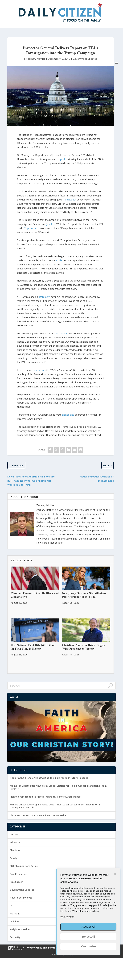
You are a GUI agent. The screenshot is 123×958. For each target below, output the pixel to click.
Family (13, 858)
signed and (68, 414)
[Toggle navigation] (116, 62)
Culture (14, 834)
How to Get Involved (21, 897)
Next (106, 465)
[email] (74, 450)
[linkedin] (68, 450)
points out (70, 199)
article (58, 260)
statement (44, 296)
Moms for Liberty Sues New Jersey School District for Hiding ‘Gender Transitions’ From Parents (58, 787)
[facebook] (50, 450)
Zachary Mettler (45, 505)
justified (50, 224)
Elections (15, 850)
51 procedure (31, 228)
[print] (80, 450)
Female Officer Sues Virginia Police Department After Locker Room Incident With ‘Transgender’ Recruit (55, 806)
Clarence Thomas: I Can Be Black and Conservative (38, 815)
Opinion (14, 921)
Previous (17, 465)
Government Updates (85, 58)
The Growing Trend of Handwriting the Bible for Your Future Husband (49, 777)
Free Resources (18, 874)
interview (39, 370)
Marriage (15, 913)
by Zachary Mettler (35, 58)
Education (15, 842)
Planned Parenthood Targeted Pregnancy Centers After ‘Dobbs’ (45, 796)
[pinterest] (62, 450)
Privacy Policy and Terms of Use (45, 947)
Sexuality (15, 937)
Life (12, 905)
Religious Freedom (20, 929)
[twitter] (56, 450)
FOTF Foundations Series (23, 865)
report (61, 159)
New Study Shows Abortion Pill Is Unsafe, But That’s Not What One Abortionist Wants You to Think (31, 480)
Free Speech (16, 881)
